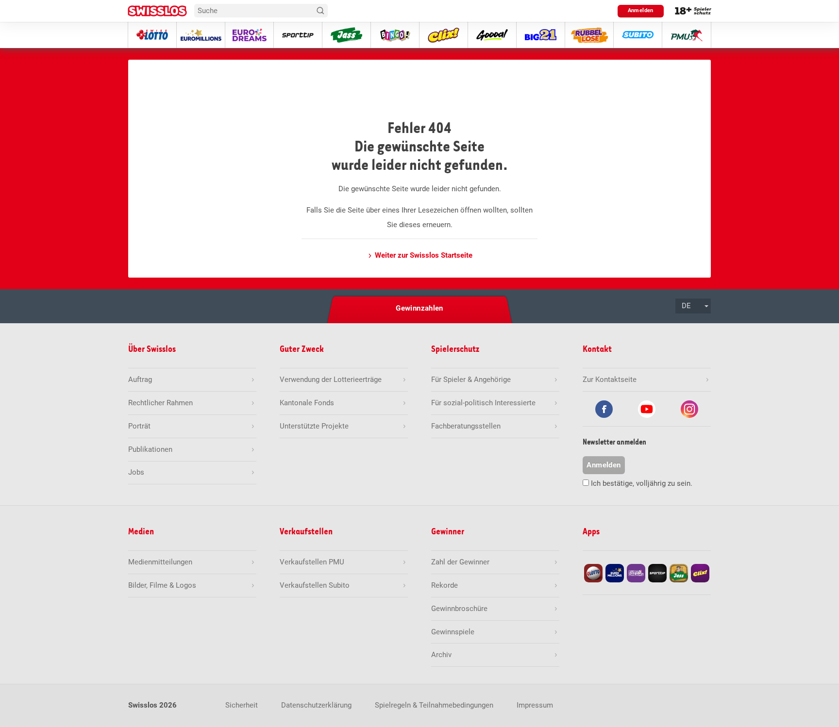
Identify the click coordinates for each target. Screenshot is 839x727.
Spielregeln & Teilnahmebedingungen (434, 705)
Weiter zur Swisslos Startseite (423, 255)
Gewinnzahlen (419, 308)
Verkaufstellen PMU (312, 562)
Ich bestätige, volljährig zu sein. (641, 483)
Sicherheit (241, 705)
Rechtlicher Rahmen (160, 402)
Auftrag (140, 379)
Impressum (535, 705)
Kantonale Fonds (307, 402)
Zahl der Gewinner (460, 562)
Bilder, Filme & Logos (162, 585)
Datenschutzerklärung (316, 705)
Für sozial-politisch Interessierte (483, 402)
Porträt (139, 426)
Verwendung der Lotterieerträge (331, 379)
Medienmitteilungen (160, 562)
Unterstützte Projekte (314, 426)
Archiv (441, 654)
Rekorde (444, 585)
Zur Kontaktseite (610, 379)
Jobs (136, 472)
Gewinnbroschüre (459, 608)
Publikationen (150, 449)
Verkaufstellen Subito (315, 585)
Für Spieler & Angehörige (471, 379)
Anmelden (641, 10)
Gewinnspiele (452, 632)
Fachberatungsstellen (466, 426)
